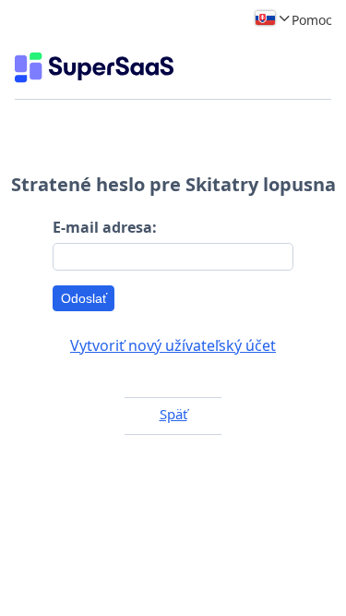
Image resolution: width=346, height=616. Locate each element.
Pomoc (312, 20)
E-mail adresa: (105, 227)
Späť (173, 414)
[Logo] (94, 67)
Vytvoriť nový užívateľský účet (173, 345)
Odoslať (84, 298)
